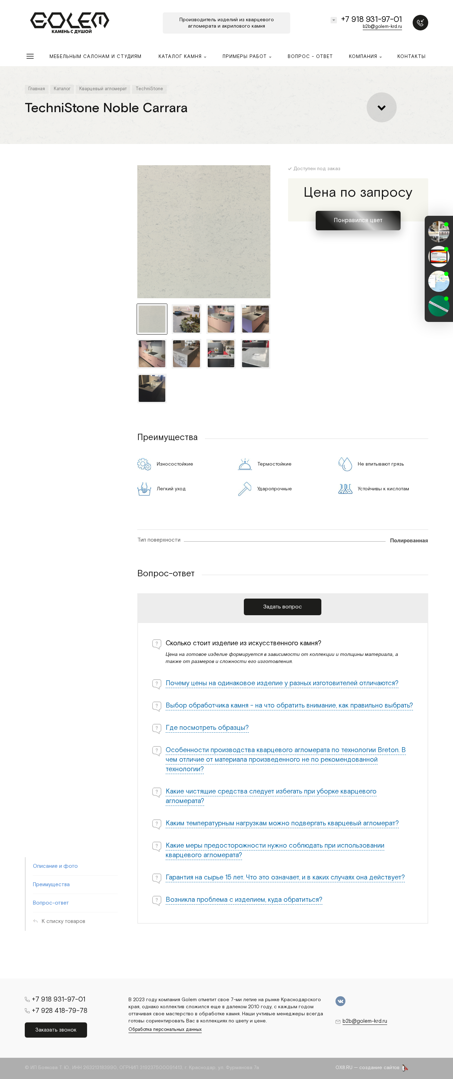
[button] (438, 315)
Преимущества (51, 884)
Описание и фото (55, 866)
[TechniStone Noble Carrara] (203, 231)
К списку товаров (63, 921)
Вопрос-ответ (51, 903)
